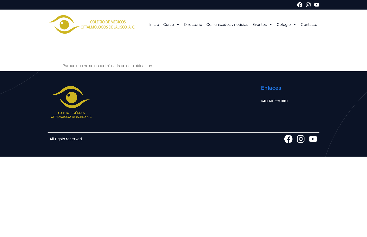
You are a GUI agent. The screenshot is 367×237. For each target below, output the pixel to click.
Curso (168, 24)
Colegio (284, 24)
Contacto (309, 24)
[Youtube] (316, 4)
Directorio (193, 24)
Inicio (154, 24)
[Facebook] (299, 4)
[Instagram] (308, 4)
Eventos (260, 24)
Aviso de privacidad (274, 101)
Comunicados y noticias (227, 24)
